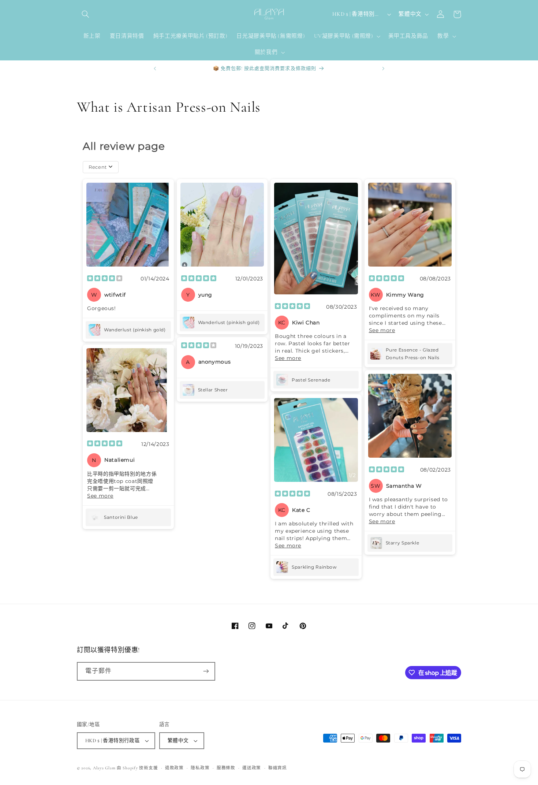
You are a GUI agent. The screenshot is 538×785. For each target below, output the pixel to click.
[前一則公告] (155, 68)
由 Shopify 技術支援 (137, 767)
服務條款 (226, 767)
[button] (85, 14)
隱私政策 (200, 767)
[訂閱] (206, 671)
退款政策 (174, 767)
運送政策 (251, 767)
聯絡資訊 (277, 767)
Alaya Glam (104, 767)
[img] (104, 279)
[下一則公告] (383, 68)
